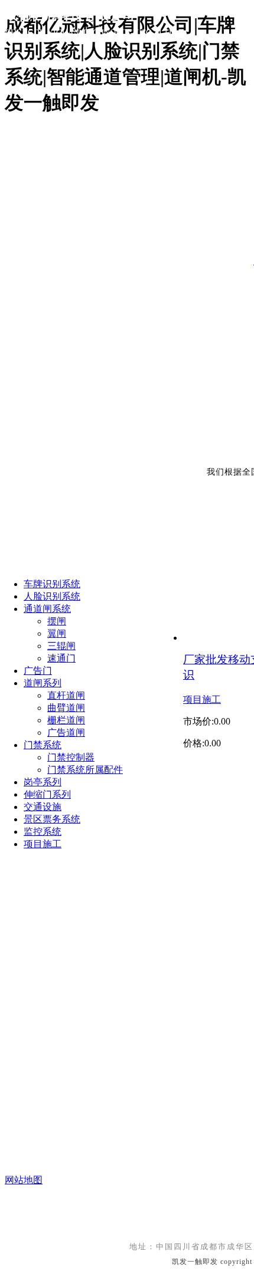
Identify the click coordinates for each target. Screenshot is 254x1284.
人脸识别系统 (52, 596)
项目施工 (202, 699)
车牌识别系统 (52, 584)
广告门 (38, 671)
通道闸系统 (47, 609)
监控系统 (42, 832)
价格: (193, 743)
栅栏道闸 (66, 720)
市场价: (198, 721)
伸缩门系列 (47, 794)
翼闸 (56, 633)
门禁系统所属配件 (85, 770)
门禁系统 (42, 745)
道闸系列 (42, 683)
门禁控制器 (71, 757)
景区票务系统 (52, 819)
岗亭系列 (42, 782)
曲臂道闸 (66, 708)
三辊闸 (61, 646)
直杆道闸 (66, 695)
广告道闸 (66, 732)
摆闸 (56, 621)
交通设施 (42, 807)
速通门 (61, 658)
